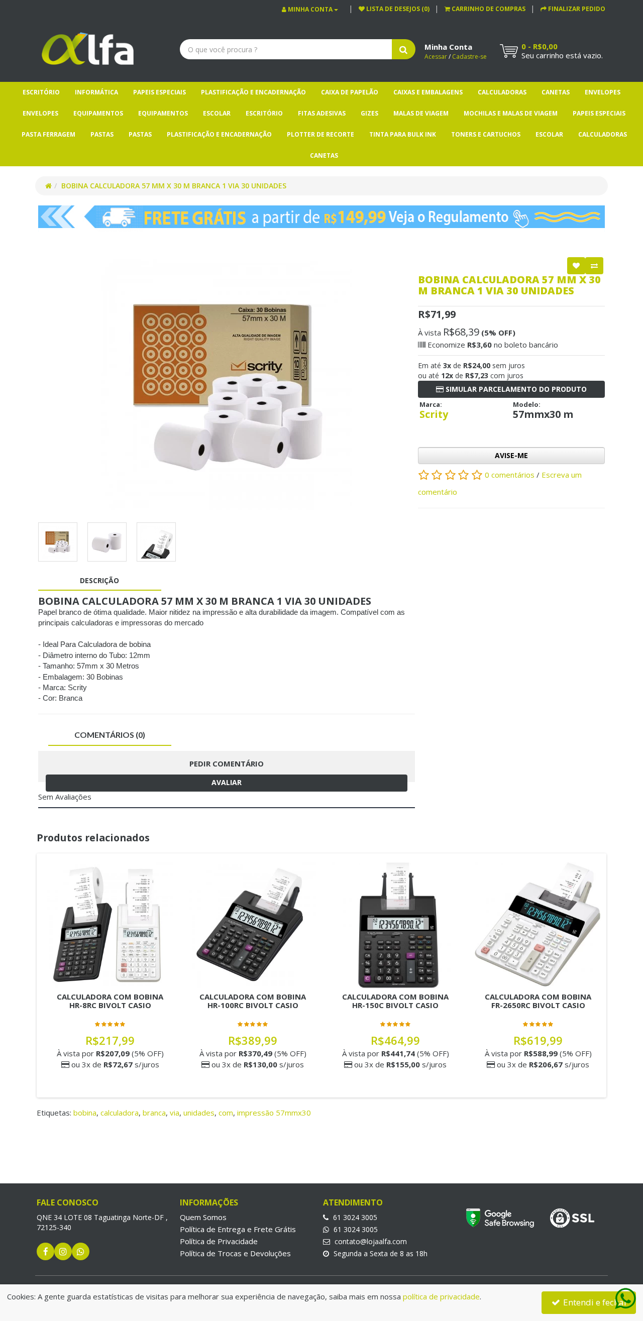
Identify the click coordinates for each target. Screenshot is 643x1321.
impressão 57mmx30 (274, 1113)
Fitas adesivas (322, 113)
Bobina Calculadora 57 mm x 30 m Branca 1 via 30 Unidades (173, 185)
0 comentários (511, 475)
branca (154, 1113)
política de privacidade (441, 1296)
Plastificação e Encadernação (253, 92)
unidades (199, 1113)
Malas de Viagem (421, 113)
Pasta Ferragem (48, 134)
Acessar (435, 56)
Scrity (433, 414)
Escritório (41, 92)
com (226, 1113)
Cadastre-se (469, 56)
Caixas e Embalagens (428, 92)
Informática (96, 92)
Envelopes (602, 92)
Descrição (99, 580)
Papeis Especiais (159, 92)
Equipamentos (98, 113)
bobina (84, 1113)
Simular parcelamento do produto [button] (515, 389)
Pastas (102, 134)
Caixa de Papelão (349, 92)
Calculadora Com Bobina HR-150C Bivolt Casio (395, 1001)
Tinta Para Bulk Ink (402, 134)
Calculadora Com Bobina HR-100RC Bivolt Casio (252, 1001)
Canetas (556, 92)
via (174, 1113)
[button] (485, 9)
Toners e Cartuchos (485, 134)
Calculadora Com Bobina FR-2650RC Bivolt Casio (538, 1001)
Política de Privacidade (219, 1241)
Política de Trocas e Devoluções (235, 1253)
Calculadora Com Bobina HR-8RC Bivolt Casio (110, 1001)
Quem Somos (203, 1217)
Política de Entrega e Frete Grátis (238, 1229)
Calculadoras (502, 92)
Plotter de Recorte (320, 134)
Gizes (369, 113)
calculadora (119, 1113)
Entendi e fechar (594, 1302)
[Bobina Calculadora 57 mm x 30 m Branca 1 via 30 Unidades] (226, 384)
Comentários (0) (109, 734)
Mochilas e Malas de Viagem (511, 113)
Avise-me (511, 455)
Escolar (217, 113)
